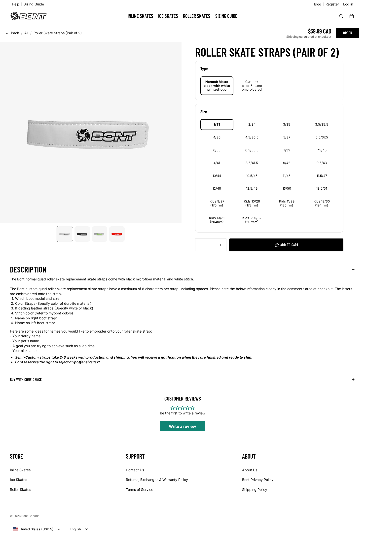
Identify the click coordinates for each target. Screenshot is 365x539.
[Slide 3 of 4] (99, 234)
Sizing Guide (34, 4)
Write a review (182, 426)
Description (28, 269)
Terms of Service (139, 489)
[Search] (341, 16)
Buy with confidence (26, 379)
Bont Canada (30, 516)
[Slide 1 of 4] (65, 234)
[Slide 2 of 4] (82, 234)
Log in (348, 4)
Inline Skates (20, 470)
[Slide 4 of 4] (117, 234)
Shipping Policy (254, 489)
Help (15, 4)
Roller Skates (20, 489)
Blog (317, 4)
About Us (249, 470)
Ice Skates (18, 479)
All (26, 33)
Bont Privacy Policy (257, 479)
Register (332, 4)
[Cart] (351, 16)
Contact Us (135, 470)
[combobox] (33, 529)
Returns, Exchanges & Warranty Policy (157, 479)
